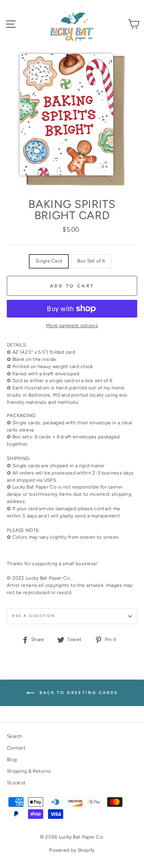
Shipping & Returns (29, 771)
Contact (16, 748)
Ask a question (33, 616)
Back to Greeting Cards (78, 692)
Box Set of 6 (91, 261)
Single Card (49, 261)
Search (14, 736)
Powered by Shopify (71, 850)
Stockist (16, 783)
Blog (12, 759)
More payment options (72, 325)
